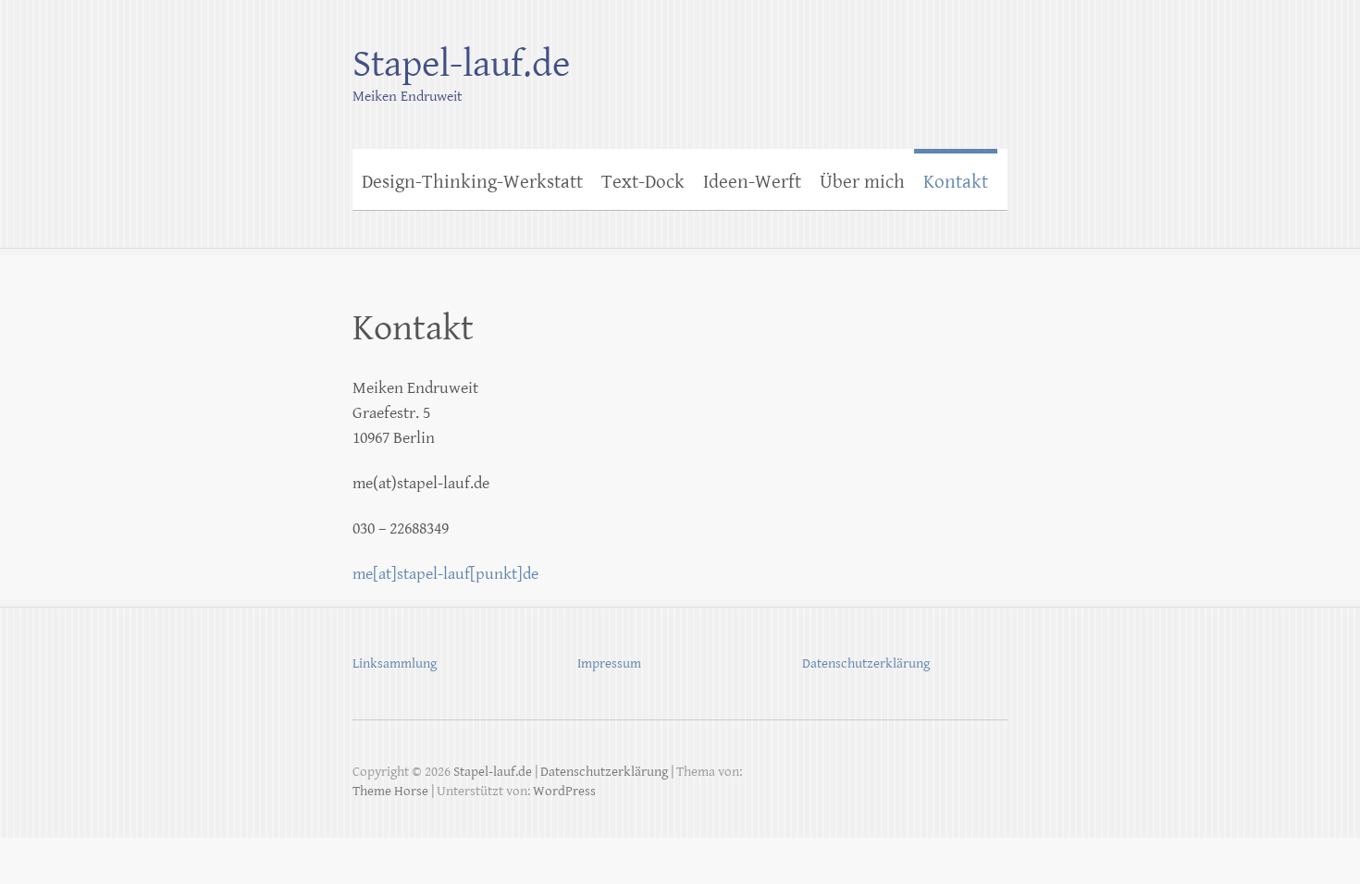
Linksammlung (394, 663)
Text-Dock (643, 182)
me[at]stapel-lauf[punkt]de (445, 573)
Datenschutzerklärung (866, 663)
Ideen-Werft (752, 182)
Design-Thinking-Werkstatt (472, 182)
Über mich (862, 182)
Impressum (609, 663)
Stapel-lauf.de (461, 64)
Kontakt (955, 182)
